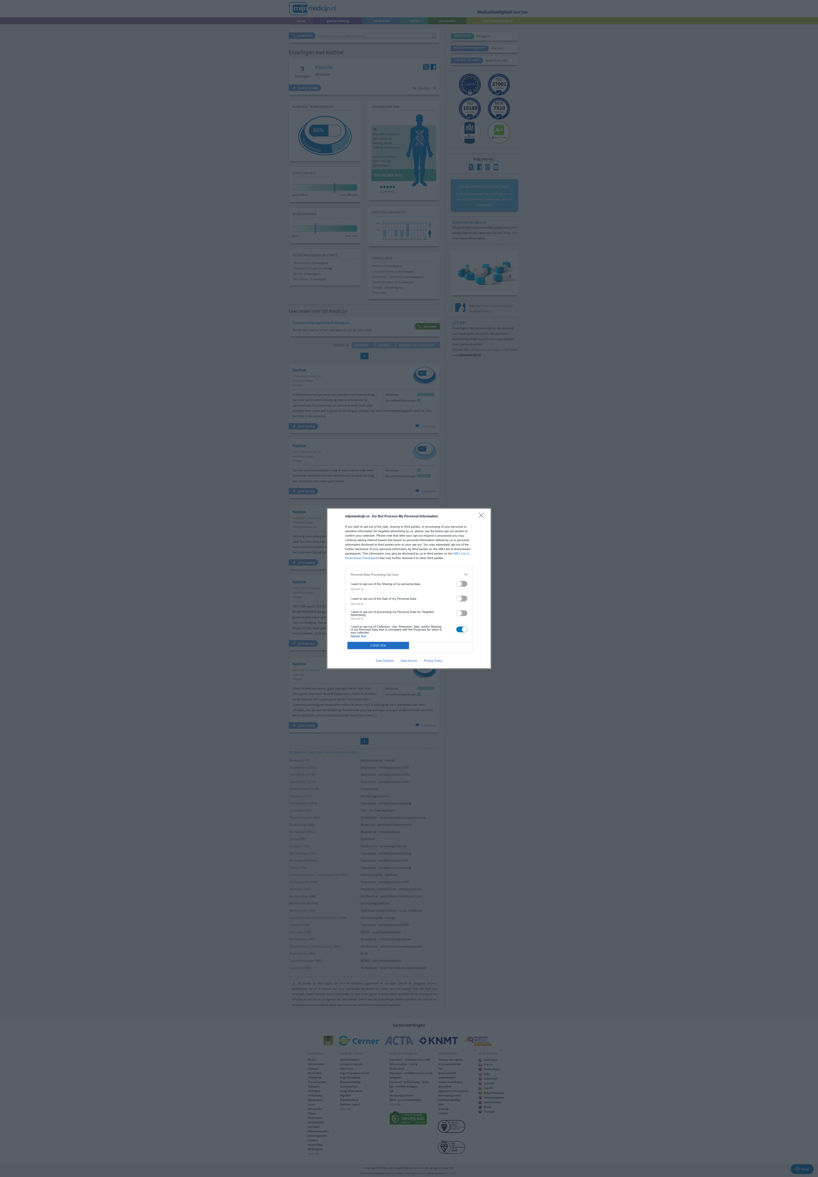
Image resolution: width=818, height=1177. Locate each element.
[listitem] (409, 574)
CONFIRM (378, 645)
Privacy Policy (433, 660)
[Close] (483, 517)
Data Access (409, 660)
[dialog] (409, 588)
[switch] (461, 584)
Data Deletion (385, 660)
